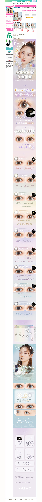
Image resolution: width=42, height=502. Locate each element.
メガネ (6, 25)
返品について (21, 499)
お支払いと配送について (25, 499)
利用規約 (11, 499)
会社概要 (9, 499)
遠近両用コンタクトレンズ (8, 21)
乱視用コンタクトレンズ (8, 20)
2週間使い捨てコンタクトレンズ (9, 16)
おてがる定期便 (7, 26)
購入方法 (18, 499)
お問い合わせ (32, 499)
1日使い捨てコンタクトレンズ (8, 15)
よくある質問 (29, 499)
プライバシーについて (15, 499)
